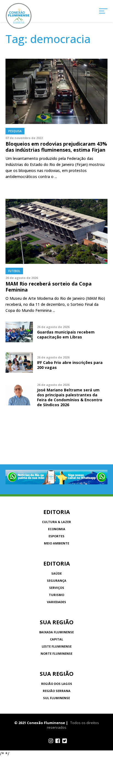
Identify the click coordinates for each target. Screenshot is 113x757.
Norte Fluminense (56, 653)
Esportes (56, 536)
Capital (56, 639)
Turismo (56, 595)
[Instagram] (51, 741)
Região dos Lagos (56, 684)
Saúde (56, 573)
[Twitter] (64, 741)
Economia (56, 529)
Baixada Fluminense (56, 632)
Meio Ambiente (56, 543)
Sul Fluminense (56, 698)
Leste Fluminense (57, 646)
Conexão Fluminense (18, 16)
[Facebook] (57, 741)
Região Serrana (56, 691)
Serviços (56, 588)
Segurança (56, 580)
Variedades (56, 602)
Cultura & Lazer (56, 522)
